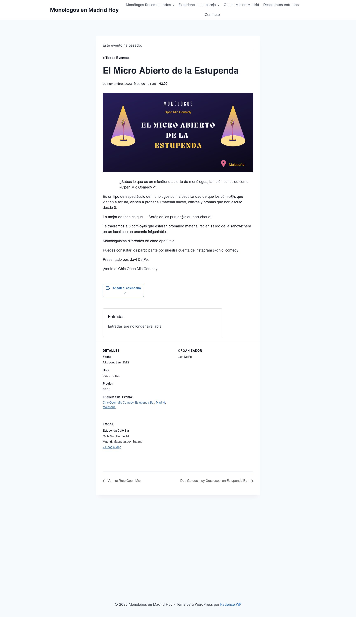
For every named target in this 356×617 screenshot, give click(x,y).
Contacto (212, 15)
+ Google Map (112, 447)
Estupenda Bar (144, 402)
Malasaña (109, 407)
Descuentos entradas (281, 5)
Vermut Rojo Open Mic (124, 480)
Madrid (160, 402)
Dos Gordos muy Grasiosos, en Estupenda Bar (214, 480)
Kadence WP (230, 604)
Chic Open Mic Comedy (118, 402)
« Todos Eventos (116, 57)
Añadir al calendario (127, 288)
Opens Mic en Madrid (241, 5)
